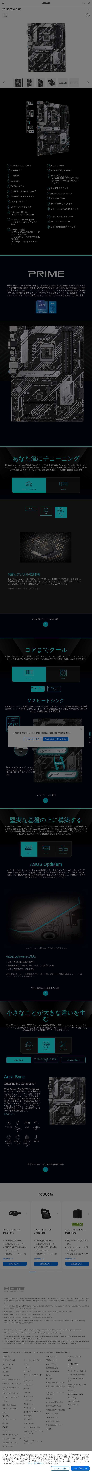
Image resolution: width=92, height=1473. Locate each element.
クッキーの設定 (60, 1468)
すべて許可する (80, 1468)
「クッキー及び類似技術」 (35, 1463)
